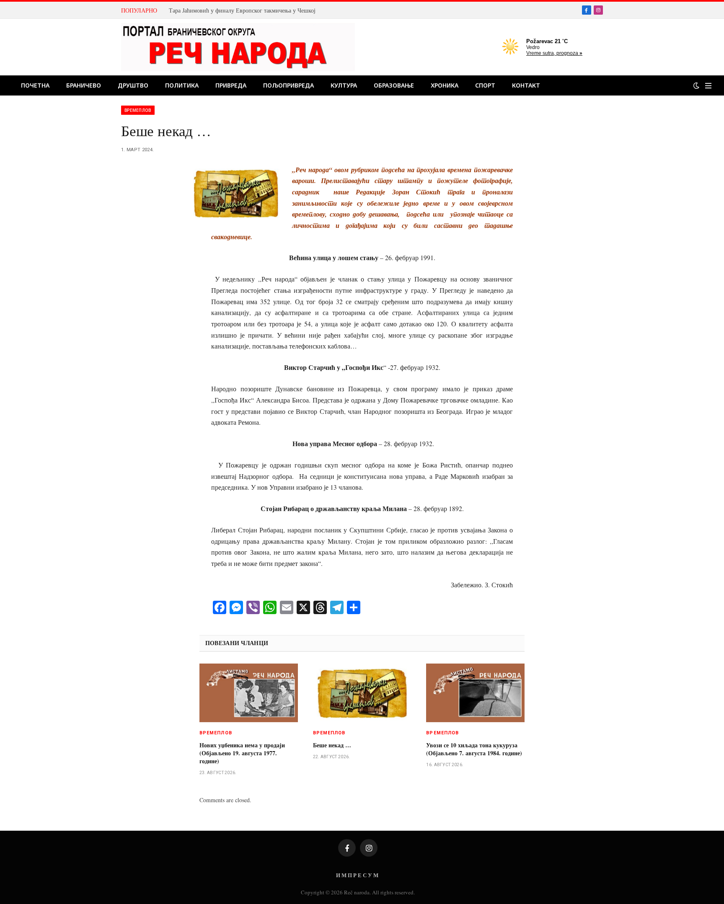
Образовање (394, 85)
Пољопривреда (288, 85)
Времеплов (137, 110)
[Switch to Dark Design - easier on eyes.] (696, 85)
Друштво (133, 85)
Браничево (83, 85)
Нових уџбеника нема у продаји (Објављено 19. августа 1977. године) (242, 753)
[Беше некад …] (362, 693)
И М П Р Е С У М (357, 875)
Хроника (444, 85)
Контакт (526, 85)
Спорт (485, 85)
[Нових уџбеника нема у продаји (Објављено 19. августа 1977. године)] (248, 693)
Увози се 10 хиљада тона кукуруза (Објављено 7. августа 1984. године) (474, 749)
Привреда (230, 85)
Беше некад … (332, 745)
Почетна (35, 85)
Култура (344, 85)
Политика (182, 85)
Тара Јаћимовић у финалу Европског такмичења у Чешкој (242, 10)
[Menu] (708, 85)
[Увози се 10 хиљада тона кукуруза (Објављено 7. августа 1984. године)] (475, 693)
